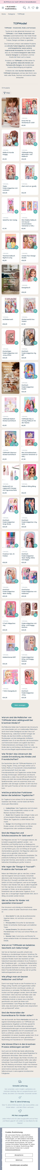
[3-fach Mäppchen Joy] (10, 609)
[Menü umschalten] (3, 8)
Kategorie (11, 14)
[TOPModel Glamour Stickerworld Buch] (10, 438)
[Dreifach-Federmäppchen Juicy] (29, 677)
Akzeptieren (19, 1155)
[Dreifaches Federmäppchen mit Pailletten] (29, 575)
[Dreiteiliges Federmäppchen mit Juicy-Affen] (10, 337)
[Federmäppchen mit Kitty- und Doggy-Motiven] (29, 609)
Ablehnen (19, 1160)
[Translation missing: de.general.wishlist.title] (33, 8)
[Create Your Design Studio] (29, 241)
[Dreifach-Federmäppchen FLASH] (29, 371)
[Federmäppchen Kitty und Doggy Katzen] (29, 643)
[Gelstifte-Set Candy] (10, 206)
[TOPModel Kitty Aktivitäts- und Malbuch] (29, 138)
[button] (2, 179)
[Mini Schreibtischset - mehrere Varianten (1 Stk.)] (29, 438)
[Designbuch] (29, 273)
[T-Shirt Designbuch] (10, 677)
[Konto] (29, 8)
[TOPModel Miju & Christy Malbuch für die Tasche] (29, 404)
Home (4, 14)
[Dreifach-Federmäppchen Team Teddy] (10, 575)
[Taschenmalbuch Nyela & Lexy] (10, 241)
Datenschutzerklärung (12, 1150)
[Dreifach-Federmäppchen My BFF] (29, 337)
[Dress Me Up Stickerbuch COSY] (29, 106)
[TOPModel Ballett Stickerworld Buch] (10, 404)
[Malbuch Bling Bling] (29, 472)
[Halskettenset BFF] (10, 643)
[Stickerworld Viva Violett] (29, 305)
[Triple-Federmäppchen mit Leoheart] (10, 172)
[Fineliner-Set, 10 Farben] (10, 540)
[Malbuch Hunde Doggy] (10, 138)
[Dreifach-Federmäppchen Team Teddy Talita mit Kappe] (29, 540)
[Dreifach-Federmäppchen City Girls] (29, 506)
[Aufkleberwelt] (10, 305)
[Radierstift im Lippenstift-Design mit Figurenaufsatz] (10, 472)
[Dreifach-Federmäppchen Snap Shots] (10, 506)
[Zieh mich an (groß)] (29, 172)
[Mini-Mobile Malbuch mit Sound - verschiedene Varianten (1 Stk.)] (29, 206)
